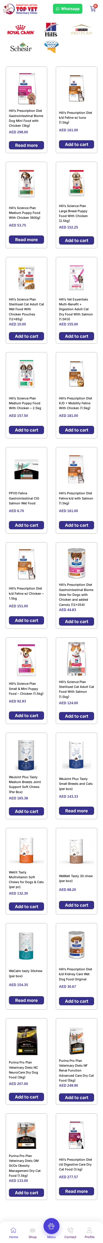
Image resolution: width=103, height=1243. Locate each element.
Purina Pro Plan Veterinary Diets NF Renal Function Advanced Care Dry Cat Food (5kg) (76, 1070)
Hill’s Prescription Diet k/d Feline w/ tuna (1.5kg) (75, 118)
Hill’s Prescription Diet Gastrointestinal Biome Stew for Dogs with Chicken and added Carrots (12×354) (76, 594)
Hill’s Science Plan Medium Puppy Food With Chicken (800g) (24, 213)
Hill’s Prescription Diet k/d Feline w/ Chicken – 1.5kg (26, 593)
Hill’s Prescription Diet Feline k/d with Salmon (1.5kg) (76, 498)
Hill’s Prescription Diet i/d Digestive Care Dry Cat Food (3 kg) (75, 1165)
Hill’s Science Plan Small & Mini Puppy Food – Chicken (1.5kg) (26, 689)
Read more (26, 145)
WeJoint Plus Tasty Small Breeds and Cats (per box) (76, 784)
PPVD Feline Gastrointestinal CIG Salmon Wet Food (24, 498)
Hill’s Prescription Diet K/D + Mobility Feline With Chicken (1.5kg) (75, 403)
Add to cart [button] (76, 144)
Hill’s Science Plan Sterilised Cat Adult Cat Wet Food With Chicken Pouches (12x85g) (26, 309)
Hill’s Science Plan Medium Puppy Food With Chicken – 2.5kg (25, 403)
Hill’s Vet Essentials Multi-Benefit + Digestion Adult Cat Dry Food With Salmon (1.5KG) (76, 309)
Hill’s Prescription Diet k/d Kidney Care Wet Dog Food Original (75, 974)
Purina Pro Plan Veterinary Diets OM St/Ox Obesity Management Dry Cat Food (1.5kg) (25, 1166)
